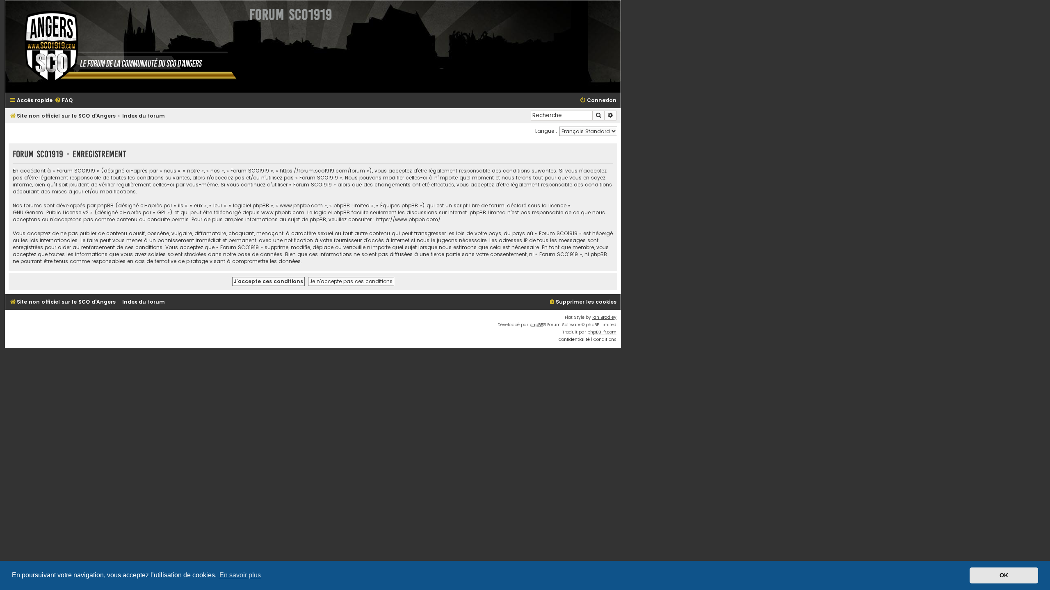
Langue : (546, 130)
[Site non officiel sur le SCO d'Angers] (124, 46)
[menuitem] (64, 100)
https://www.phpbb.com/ (408, 219)
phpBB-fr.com (601, 332)
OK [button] (1004, 575)
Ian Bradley (604, 317)
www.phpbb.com (282, 212)
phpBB (536, 325)
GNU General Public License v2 (51, 212)
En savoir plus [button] (240, 575)
